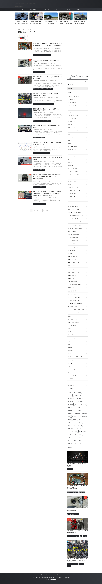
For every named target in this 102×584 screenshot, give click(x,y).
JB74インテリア (82, 404)
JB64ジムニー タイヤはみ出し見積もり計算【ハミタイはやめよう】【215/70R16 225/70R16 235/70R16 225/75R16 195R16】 (47, 176)
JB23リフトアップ (45, 80)
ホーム (23, 9)
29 (43, 210)
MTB (69, 416)
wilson (69, 419)
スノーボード (79, 422)
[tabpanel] (21, 18)
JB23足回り (70, 404)
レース (69, 440)
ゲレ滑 (74, 419)
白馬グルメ (70, 443)
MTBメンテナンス (76, 416)
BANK (75, 392)
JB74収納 (50, 97)
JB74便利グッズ (45, 97)
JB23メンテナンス (81, 401)
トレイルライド (71, 428)
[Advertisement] (77, 51)
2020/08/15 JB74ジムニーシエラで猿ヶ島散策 (36, 22)
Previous (16, 16)
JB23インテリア (71, 398)
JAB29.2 (76, 395)
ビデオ (75, 437)
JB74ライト (44, 112)
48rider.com (19, 6)
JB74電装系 (84, 413)
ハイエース (67, 9)
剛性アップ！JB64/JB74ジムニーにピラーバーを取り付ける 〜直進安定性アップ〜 (66, 23)
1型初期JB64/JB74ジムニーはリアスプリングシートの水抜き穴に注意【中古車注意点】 (51, 23)
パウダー (70, 437)
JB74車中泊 (77, 413)
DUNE (79, 392)
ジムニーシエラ (52, 63)
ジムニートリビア (52, 146)
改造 (80, 440)
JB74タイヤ (44, 197)
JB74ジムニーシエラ (45, 9)
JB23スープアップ (71, 401)
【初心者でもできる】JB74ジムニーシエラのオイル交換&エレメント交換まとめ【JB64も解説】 (21, 23)
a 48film (78, 9)
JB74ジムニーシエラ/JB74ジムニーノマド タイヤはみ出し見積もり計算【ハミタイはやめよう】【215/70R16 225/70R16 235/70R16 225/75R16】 (47, 193)
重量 (81, 443)
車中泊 (76, 443)
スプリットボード (71, 425)
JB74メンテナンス (71, 410)
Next (86, 16)
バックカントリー (78, 434)
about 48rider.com (34, 9)
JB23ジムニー (56, 9)
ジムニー (41, 146)
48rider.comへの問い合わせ (56, 574)
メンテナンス (81, 437)
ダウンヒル (79, 425)
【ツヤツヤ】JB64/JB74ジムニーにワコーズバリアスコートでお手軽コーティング (80, 23)
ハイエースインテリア (72, 431)
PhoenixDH (84, 416)
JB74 (41, 63)
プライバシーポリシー (45, 574)
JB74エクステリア (45, 63)
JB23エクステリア (80, 398)
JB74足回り (49, 197)
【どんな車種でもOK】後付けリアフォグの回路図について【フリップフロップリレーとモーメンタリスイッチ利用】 (77, 487)
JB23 (41, 80)
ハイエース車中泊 (82, 431)
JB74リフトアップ (55, 80)
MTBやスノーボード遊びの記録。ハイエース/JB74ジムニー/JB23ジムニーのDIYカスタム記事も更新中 (51, 577)
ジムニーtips (46, 146)
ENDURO (70, 395)
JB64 (41, 180)
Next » (47, 210)
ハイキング (70, 434)
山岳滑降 (75, 440)
